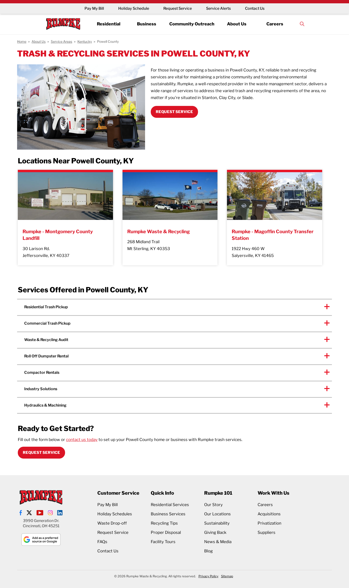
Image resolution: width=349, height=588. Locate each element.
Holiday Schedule (133, 8)
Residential (108, 23)
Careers (274, 23)
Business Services (168, 514)
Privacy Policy (208, 576)
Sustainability (217, 523)
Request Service (177, 8)
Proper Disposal (166, 532)
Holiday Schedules (114, 514)
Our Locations (217, 514)
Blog (208, 551)
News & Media (217, 541)
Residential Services (170, 504)
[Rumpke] (63, 24)
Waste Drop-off (112, 523)
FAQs (102, 541)
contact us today (82, 439)
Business (146, 23)
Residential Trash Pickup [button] (46, 307)
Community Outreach (191, 23)
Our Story (213, 504)
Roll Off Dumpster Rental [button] (46, 356)
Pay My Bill (94, 8)
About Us (236, 23)
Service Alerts (218, 8)
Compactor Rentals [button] (41, 372)
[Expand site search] (302, 24)
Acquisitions (269, 514)
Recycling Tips (164, 523)
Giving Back (215, 532)
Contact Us (254, 8)
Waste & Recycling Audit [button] (46, 339)
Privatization (269, 523)
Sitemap (227, 576)
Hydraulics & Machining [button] (45, 405)
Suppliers (266, 532)
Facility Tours (163, 541)
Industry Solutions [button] (40, 389)
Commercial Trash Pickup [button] (47, 323)
